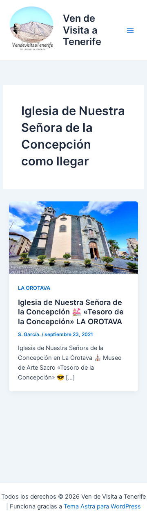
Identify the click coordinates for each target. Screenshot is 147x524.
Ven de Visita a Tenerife (82, 29)
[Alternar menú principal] (130, 30)
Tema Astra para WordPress (102, 506)
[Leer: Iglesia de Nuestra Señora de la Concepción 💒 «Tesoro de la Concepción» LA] (73, 237)
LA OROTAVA (34, 288)
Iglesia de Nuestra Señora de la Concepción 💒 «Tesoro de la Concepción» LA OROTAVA (71, 312)
